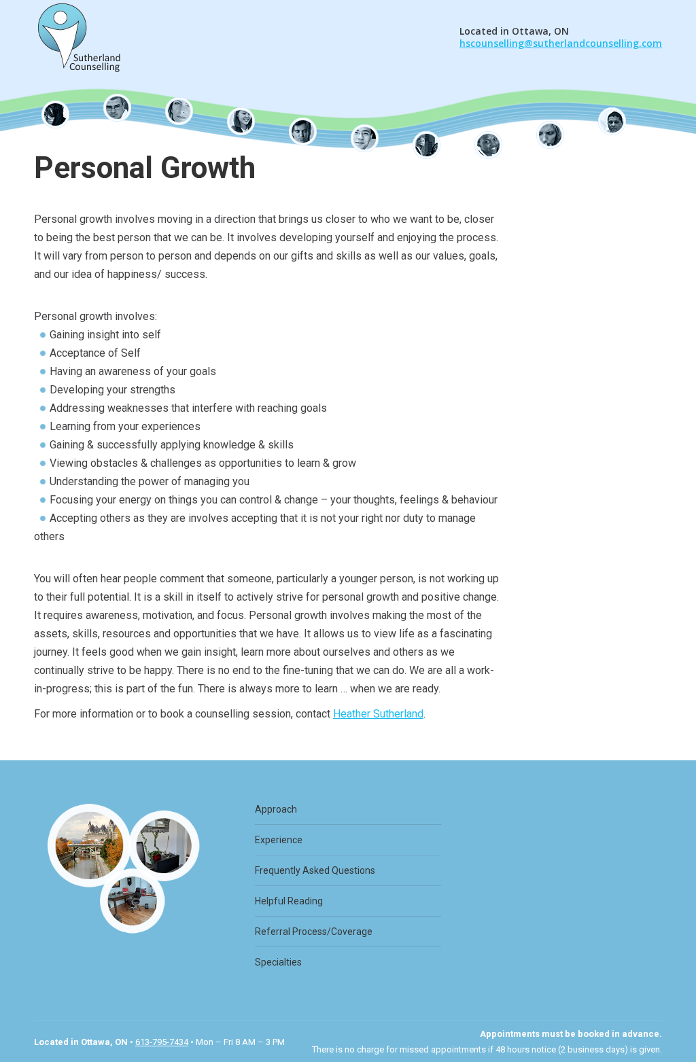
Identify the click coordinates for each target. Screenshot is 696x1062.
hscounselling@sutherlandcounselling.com (560, 43)
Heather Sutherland (378, 713)
